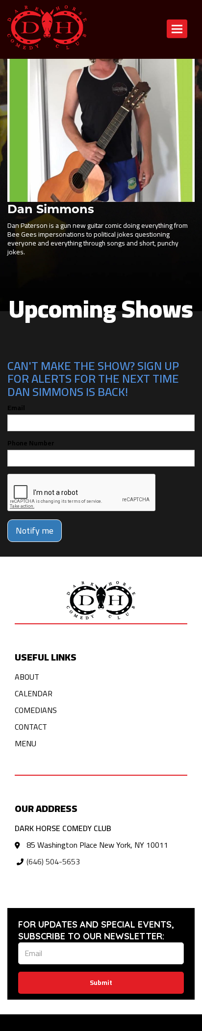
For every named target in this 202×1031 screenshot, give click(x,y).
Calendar (33, 693)
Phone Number (30, 443)
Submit (101, 982)
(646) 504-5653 (53, 861)
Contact (31, 726)
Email (16, 407)
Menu (25, 743)
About (27, 676)
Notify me (34, 530)
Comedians (36, 710)
